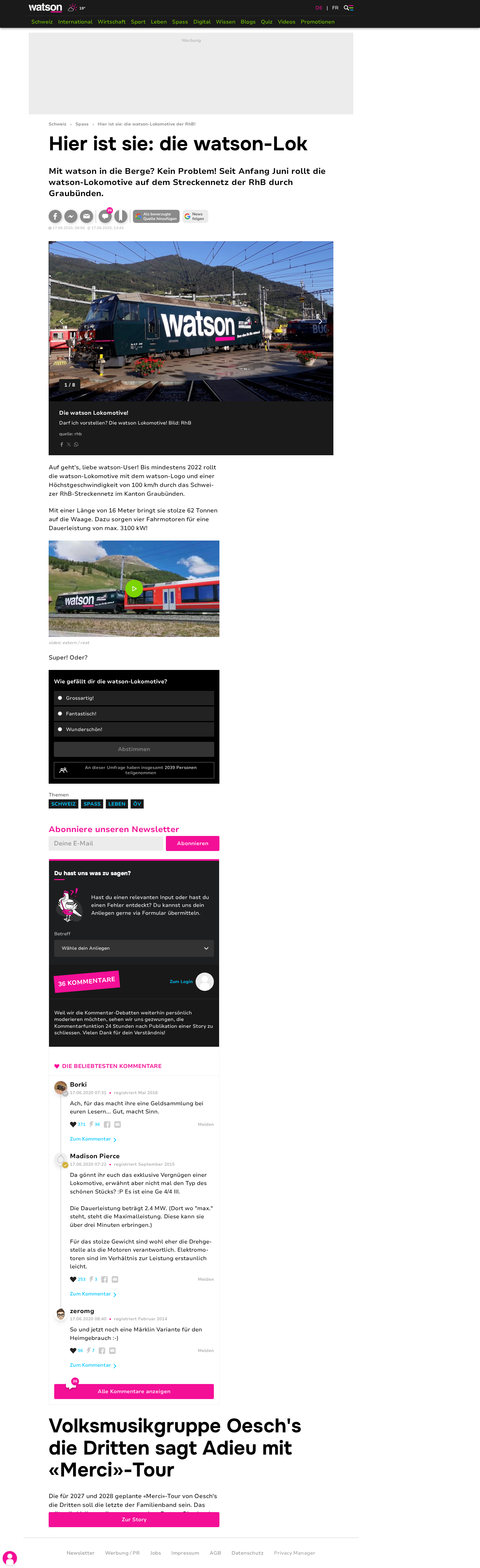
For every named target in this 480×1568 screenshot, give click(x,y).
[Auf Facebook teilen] (55, 216)
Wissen (225, 21)
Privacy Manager (294, 1553)
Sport (138, 21)
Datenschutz (248, 1553)
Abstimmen (134, 749)
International (75, 21)
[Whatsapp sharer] (76, 444)
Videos (287, 21)
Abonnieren (192, 843)
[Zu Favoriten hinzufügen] (120, 216)
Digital (202, 21)
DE (319, 8)
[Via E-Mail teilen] (86, 216)
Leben (159, 21)
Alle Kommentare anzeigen (134, 1391)
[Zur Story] (191, 1471)
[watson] (46, 7)
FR (335, 8)
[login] (10, 1558)
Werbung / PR (122, 1553)
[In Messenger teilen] (70, 216)
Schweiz (42, 21)
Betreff (62, 934)
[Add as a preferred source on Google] (156, 216)
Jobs (155, 1553)
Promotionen (318, 21)
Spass (180, 21)
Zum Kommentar (90, 1139)
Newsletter (81, 1553)
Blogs (248, 21)
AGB (215, 1553)
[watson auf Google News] (196, 216)
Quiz (267, 21)
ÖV (137, 804)
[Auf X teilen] (69, 444)
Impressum (185, 1553)
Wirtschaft (112, 21)
